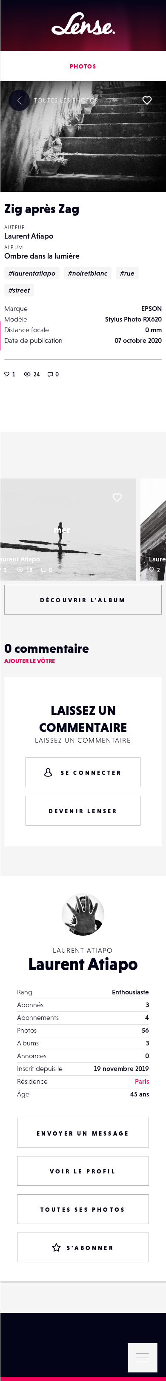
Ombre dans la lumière (42, 255)
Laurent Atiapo (28, 235)
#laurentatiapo (32, 273)
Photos (83, 66)
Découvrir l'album (83, 600)
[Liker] (147, 100)
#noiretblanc (87, 273)
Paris (142, 1081)
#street (19, 290)
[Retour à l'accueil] (83, 23)
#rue (127, 273)
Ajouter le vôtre (29, 661)
